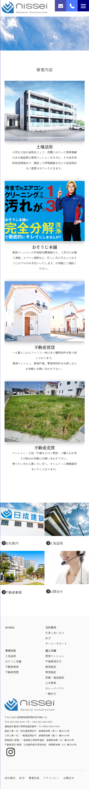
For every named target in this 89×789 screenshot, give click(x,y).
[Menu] (83, 5)
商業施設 (50, 667)
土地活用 (56, 543)
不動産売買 (12, 672)
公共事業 (50, 683)
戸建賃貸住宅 (53, 661)
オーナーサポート (56, 643)
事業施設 (50, 672)
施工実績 (50, 651)
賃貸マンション (54, 656)
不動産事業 (13, 592)
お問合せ (56, 591)
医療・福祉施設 (54, 677)
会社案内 (11, 543)
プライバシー (51, 778)
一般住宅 (50, 694)
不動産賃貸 (12, 667)
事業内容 (10, 651)
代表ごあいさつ (54, 633)
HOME (9, 627)
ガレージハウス (54, 688)
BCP (48, 638)
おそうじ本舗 (13, 661)
